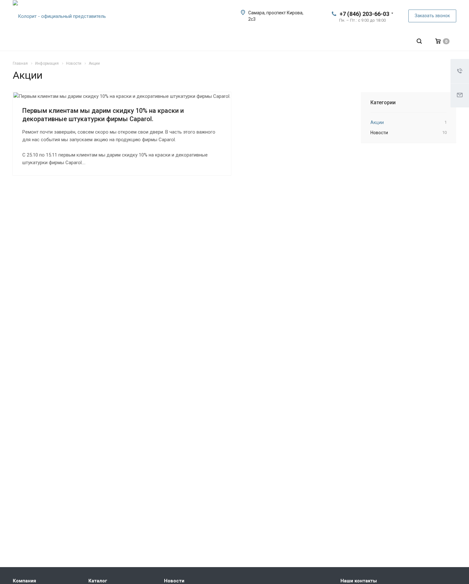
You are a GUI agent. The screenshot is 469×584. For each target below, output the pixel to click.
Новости (174, 581)
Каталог (97, 581)
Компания (24, 581)
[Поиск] (419, 41)
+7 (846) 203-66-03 (364, 14)
